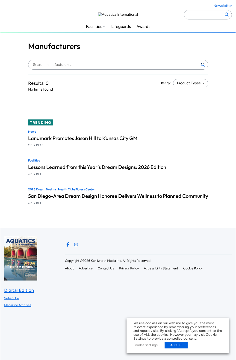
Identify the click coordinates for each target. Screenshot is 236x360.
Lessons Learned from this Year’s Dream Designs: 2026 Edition (97, 167)
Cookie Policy (193, 268)
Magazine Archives (17, 305)
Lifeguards (121, 26)
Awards (143, 26)
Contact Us (106, 268)
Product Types (189, 83)
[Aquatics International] (118, 14)
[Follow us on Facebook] (68, 244)
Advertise (86, 268)
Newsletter (222, 5)
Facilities (94, 26)
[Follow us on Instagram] (76, 244)
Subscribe (11, 298)
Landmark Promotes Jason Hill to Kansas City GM (83, 138)
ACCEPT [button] (176, 345)
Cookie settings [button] (145, 345)
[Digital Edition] (20, 278)
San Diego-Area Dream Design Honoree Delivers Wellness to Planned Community (118, 196)
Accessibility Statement (161, 268)
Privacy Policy (129, 268)
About (69, 268)
